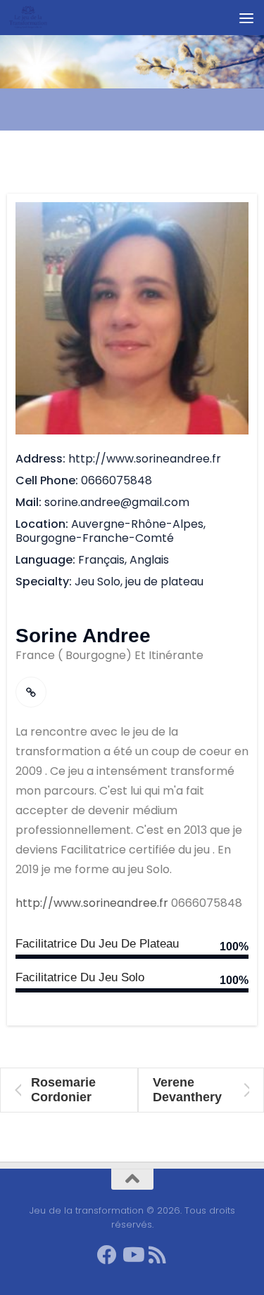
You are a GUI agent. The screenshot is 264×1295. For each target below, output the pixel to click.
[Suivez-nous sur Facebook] (107, 1255)
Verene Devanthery (187, 1089)
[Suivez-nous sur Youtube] (132, 1255)
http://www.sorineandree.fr (91, 903)
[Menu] (246, 17)
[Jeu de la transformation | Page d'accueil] (34, 17)
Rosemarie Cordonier (63, 1089)
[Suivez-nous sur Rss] (158, 1255)
